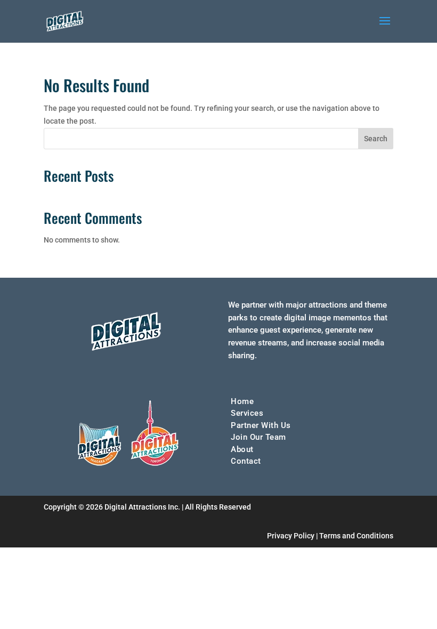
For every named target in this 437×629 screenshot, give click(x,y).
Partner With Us (261, 425)
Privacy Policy (290, 535)
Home (242, 401)
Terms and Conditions (356, 535)
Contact (246, 461)
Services (247, 413)
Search (375, 138)
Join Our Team (258, 437)
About (242, 449)
